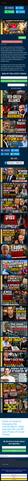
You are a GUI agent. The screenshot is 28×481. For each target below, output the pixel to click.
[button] (25, 2)
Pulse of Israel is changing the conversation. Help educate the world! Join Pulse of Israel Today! (13, 428)
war (24, 458)
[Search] (26, 85)
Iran (17, 458)
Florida (14, 458)
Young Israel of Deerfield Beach (8, 459)
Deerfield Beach (8, 458)
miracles (21, 458)
